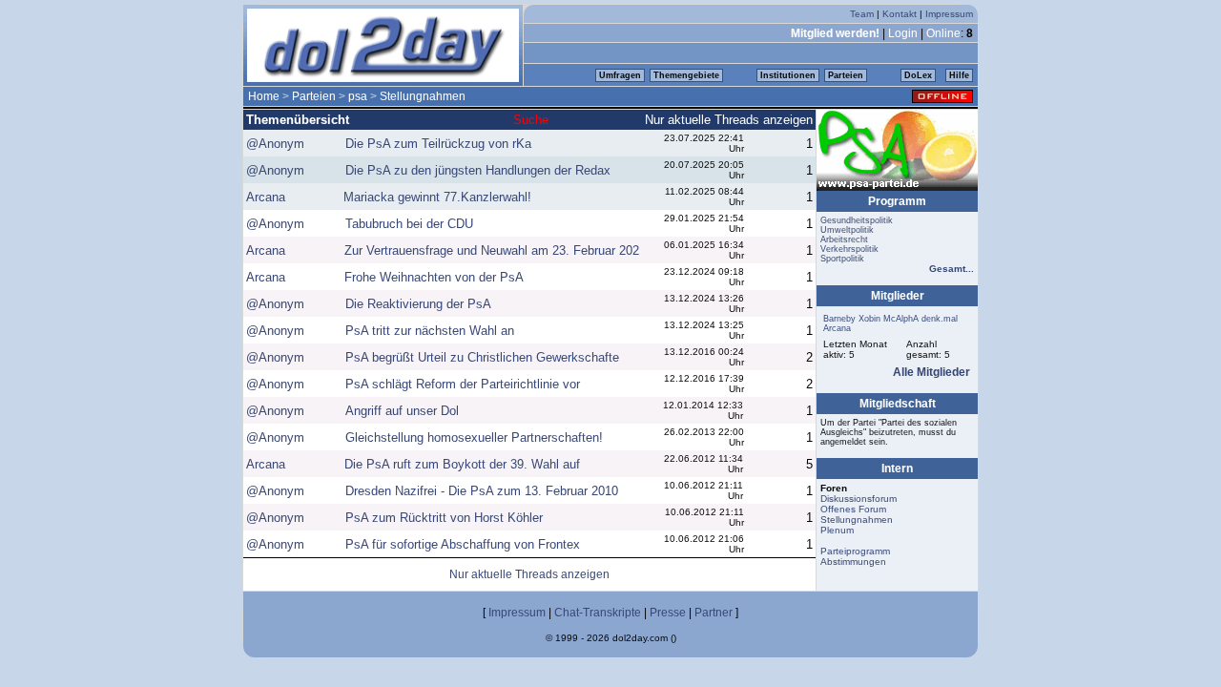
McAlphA (901, 318)
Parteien (845, 75)
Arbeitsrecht (844, 239)
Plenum (837, 530)
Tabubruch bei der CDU (409, 224)
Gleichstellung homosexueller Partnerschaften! (474, 437)
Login (903, 33)
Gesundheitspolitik (856, 220)
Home (263, 96)
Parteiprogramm (855, 551)
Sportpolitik (842, 258)
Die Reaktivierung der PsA (418, 304)
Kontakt (899, 14)
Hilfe (959, 75)
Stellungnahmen (423, 96)
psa (357, 96)
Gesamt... (951, 268)
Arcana (265, 197)
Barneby (839, 318)
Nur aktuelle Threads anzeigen (729, 120)
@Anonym (275, 143)
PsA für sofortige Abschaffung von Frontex (462, 544)
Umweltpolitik (847, 230)
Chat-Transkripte (597, 612)
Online (943, 33)
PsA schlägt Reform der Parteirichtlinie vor (462, 384)
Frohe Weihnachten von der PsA (434, 277)
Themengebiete (686, 75)
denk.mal (939, 318)
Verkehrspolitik (849, 249)
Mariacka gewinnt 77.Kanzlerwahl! (437, 197)
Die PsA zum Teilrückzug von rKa (438, 143)
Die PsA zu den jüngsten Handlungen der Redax (477, 170)
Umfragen (620, 75)
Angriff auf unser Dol (402, 411)
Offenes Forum (853, 509)
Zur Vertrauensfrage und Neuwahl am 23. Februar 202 (491, 250)
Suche (530, 120)
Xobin (869, 318)
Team (862, 14)
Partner (713, 612)
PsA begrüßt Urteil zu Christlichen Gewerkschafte (482, 357)
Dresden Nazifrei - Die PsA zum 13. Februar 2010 (481, 491)
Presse (668, 612)
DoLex (918, 75)
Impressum (949, 14)
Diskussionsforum (858, 498)
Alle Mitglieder (931, 372)
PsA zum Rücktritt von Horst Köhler (444, 517)
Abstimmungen (853, 561)
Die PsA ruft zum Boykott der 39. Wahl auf (462, 464)
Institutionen (788, 75)
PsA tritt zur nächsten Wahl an (429, 330)
